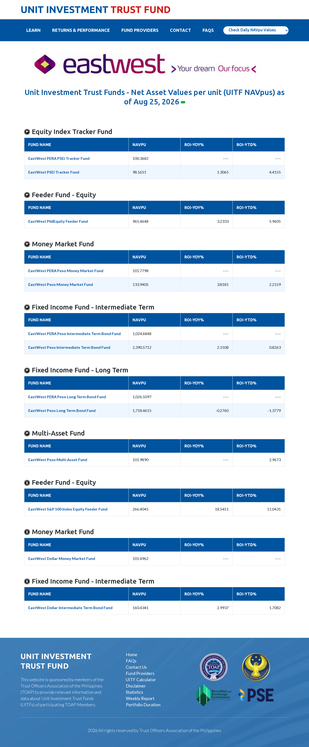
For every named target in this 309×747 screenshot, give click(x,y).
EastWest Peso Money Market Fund (60, 284)
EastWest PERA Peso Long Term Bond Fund (67, 396)
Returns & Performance (81, 30)
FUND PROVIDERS (139, 30)
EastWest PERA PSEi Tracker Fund (59, 158)
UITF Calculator (141, 679)
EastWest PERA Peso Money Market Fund (65, 270)
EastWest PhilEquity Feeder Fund (58, 221)
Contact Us (136, 667)
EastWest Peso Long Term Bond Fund (62, 410)
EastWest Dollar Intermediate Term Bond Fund (70, 607)
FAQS (208, 30)
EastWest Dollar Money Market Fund (61, 558)
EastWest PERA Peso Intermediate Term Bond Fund (74, 333)
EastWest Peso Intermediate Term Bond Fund (69, 347)
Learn (36, 30)
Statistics (134, 692)
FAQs (131, 660)
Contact (180, 30)
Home (131, 654)
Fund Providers (140, 673)
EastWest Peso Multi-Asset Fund (57, 459)
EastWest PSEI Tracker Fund (53, 172)
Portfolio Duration (143, 704)
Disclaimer (136, 685)
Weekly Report (140, 698)
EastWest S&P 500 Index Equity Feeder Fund (67, 509)
